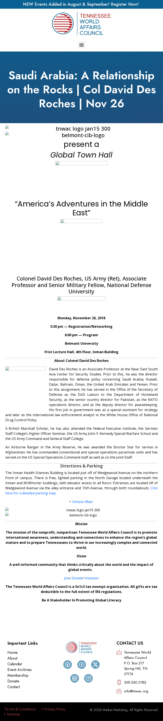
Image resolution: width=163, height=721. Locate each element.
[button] (81, 44)
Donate (77, 578)
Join (67, 578)
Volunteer (92, 578)
